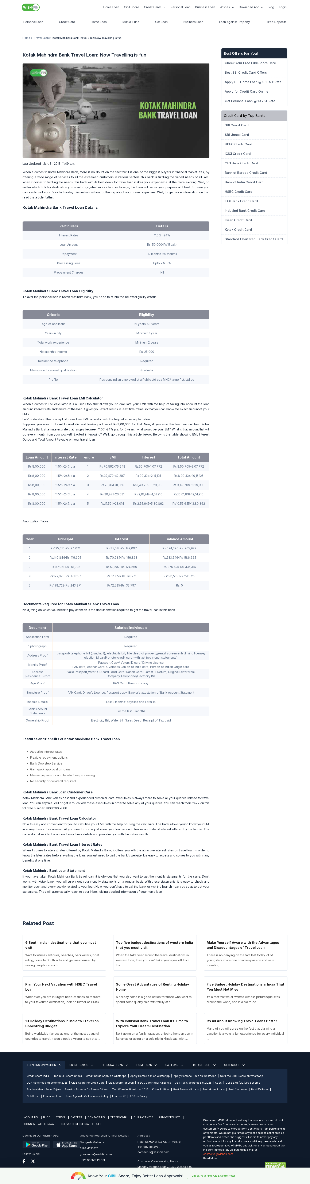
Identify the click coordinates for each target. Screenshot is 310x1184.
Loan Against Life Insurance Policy (87, 1096)
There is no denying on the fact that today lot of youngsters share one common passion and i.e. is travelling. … (241, 960)
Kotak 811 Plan (161, 1089)
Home (26, 37)
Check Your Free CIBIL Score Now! (213, 1175)
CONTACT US (96, 1117)
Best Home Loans (214, 1089)
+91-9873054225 (148, 1147)
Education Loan (52, 1096)
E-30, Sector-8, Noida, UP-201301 (159, 1142)
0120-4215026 (89, 1148)
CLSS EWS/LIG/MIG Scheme (243, 1082)
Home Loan (111, 7)
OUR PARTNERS (143, 1117)
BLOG (46, 1117)
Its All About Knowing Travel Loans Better (242, 1021)
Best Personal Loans (186, 1089)
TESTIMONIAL (119, 1117)
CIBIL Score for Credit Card (88, 1082)
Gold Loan (33, 1096)
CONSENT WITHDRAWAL (39, 1124)
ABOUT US (31, 1117)
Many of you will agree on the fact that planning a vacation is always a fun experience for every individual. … (245, 1033)
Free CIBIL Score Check (67, 1075)
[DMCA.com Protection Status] (244, 1166)
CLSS (218, 1082)
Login (283, 7)
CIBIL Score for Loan (121, 1082)
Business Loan (205, 7)
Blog (271, 7)
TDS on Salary (138, 1096)
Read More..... (211, 1158)
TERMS (60, 1117)
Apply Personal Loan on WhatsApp (195, 1075)
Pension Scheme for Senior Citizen (86, 1089)
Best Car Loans (238, 1089)
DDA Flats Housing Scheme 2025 (47, 1082)
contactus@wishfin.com (153, 1152)
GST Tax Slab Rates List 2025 (193, 1082)
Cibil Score (131, 7)
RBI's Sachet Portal (92, 1160)
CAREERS (76, 1117)
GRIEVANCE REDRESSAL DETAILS (81, 1124)
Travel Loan (41, 37)
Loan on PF (119, 1096)
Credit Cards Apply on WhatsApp (106, 1075)
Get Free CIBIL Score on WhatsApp (241, 1075)
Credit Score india (38, 1075)
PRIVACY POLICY (169, 1117)
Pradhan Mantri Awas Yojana (44, 1089)
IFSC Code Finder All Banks (154, 1082)
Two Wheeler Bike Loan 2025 (130, 1089)
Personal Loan (180, 7)
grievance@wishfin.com (96, 1154)
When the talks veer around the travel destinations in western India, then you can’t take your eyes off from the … (152, 960)
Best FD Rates (260, 1089)
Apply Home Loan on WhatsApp (150, 1075)
